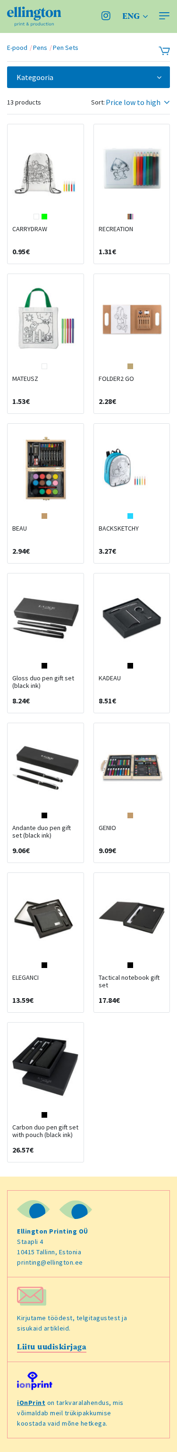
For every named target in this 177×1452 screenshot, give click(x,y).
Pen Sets (65, 47)
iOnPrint (31, 1402)
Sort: (98, 102)
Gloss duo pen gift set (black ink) (43, 682)
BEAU (19, 528)
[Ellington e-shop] (34, 16)
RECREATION (116, 229)
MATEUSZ (25, 378)
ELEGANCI (25, 977)
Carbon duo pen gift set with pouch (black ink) (45, 1131)
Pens (40, 47)
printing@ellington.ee (50, 1262)
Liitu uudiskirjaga (51, 1347)
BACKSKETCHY (119, 528)
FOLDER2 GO (116, 378)
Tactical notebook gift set (129, 981)
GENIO (107, 827)
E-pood (17, 47)
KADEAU (110, 678)
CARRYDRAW (29, 229)
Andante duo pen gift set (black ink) (41, 831)
